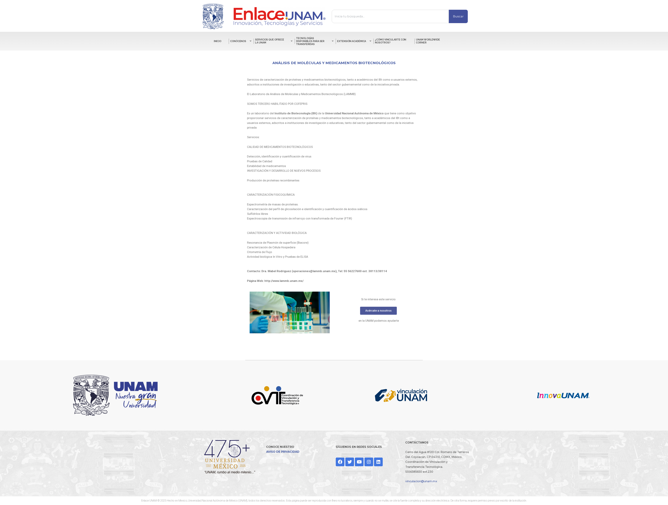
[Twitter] (349, 462)
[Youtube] (359, 462)
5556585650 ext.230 (419, 471)
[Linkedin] (378, 462)
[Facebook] (340, 462)
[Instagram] (368, 462)
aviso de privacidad (282, 451)
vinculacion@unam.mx (421, 481)
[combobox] (390, 16)
